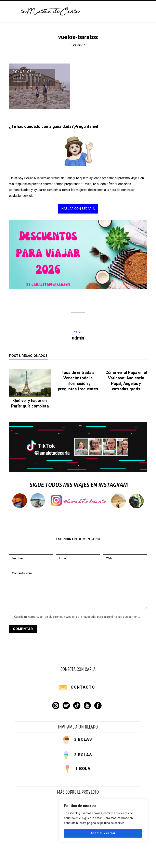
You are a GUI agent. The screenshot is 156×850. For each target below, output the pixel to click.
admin (78, 338)
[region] (103, 820)
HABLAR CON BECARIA (78, 209)
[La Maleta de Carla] (50, 11)
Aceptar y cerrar (103, 833)
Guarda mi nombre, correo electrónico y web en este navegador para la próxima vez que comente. (77, 616)
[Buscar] (145, 11)
